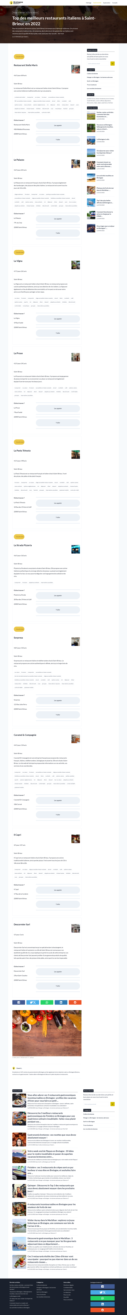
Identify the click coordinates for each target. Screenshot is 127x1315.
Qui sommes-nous (69, 1290)
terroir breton (110, 98)
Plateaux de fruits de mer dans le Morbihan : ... (105, 189)
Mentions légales (69, 1285)
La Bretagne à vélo (103, 139)
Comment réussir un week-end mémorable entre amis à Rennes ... (104, 164)
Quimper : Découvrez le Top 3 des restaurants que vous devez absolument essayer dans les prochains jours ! (51, 1188)
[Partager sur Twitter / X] (32, 1002)
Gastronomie (97, 2)
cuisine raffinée (100, 100)
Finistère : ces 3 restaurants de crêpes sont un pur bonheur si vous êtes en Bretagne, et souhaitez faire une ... (52, 1170)
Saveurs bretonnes (101, 98)
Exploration (106, 3)
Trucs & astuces (92, 84)
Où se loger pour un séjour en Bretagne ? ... (105, 227)
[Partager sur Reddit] (75, 1002)
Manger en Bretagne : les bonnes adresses (25, 12)
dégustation (107, 100)
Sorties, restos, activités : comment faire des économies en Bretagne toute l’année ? (21, 1287)
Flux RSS (66, 1297)
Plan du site (67, 1295)
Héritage (88, 3)
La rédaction (67, 1292)
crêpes (95, 102)
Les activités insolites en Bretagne (105, 177)
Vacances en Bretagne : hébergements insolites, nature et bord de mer (21, 1293)
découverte (90, 102)
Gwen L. (26, 36)
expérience (104, 102)
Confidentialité (68, 1287)
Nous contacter (68, 1299)
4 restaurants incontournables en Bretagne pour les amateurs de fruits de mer (52, 1205)
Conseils (114, 3)
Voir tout (61, 33)
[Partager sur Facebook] (18, 1002)
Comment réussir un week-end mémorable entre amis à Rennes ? (19, 1304)
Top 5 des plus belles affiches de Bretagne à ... (105, 202)
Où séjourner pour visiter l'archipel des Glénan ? (105, 152)
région (99, 102)
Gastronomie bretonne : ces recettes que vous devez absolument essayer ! (52, 1136)
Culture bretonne (92, 73)
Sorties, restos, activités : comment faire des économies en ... (105, 114)
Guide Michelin (91, 100)
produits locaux (91, 98)
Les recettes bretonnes (94, 88)
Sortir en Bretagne (92, 81)
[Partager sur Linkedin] (61, 1002)
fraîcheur (110, 102)
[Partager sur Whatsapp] (47, 1002)
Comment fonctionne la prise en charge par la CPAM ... (105, 214)
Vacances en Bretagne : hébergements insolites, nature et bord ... (105, 127)
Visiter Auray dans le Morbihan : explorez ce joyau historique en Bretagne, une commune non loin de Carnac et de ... (51, 1223)
